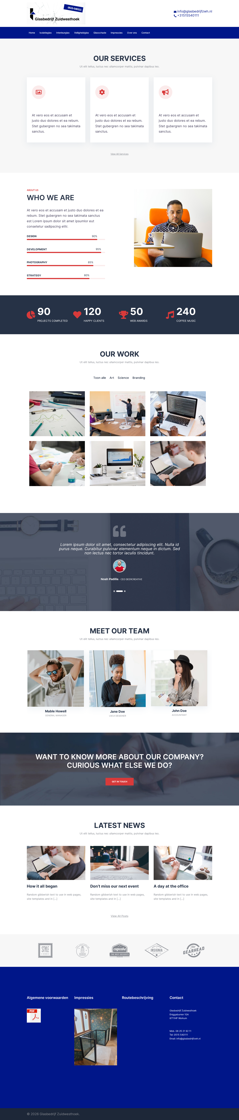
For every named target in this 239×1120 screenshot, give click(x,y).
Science (123, 377)
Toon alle (99, 377)
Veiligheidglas (81, 32)
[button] (119, 154)
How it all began (42, 886)
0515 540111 (181, 1034)
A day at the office (171, 886)
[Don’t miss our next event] (119, 863)
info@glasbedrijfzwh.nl (194, 11)
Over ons (132, 32)
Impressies (117, 32)
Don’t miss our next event (114, 886)
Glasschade (99, 32)
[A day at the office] (183, 863)
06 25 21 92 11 (183, 1031)
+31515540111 (188, 15)
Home (32, 32)
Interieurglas (63, 32)
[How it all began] (56, 863)
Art (112, 377)
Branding (139, 377)
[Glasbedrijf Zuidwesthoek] (56, 13)
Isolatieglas (46, 32)
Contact (145, 32)
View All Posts (119, 916)
